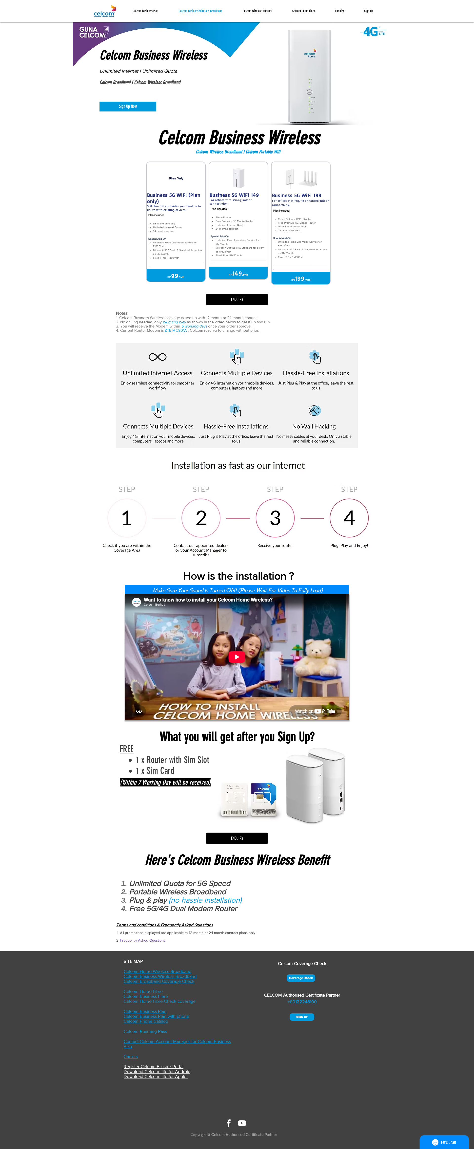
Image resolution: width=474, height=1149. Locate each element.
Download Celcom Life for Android (157, 1071)
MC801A (179, 330)
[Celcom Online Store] (229, 1123)
